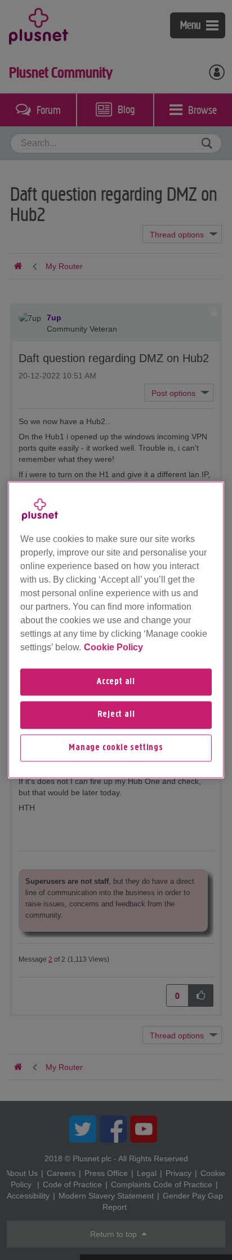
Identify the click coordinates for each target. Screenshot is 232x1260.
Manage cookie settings (116, 747)
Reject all (116, 715)
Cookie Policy (113, 647)
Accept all (116, 681)
